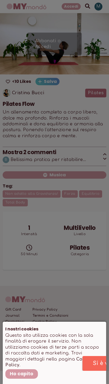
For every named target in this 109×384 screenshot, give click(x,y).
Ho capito (21, 374)
